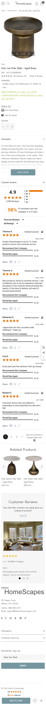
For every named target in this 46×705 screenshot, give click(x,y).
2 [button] (24, 578)
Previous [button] (17, 54)
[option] (23, 549)
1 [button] (20, 578)
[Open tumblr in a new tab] (16, 618)
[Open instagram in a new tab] (10, 618)
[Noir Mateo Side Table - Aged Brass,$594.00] (34, 465)
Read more (23, 172)
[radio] (34, 191)
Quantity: (5, 120)
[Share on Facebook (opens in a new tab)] (10, 262)
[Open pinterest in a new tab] (21, 618)
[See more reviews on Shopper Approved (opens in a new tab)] (19, 262)
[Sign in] (36, 3)
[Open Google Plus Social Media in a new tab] (26, 618)
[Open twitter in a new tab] (6, 618)
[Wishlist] (35, 701)
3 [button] (27, 578)
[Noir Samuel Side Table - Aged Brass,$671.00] (12, 465)
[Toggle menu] (3, 3)
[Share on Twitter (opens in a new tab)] (15, 262)
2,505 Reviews (12, 201)
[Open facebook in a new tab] (2, 618)
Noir (3, 64)
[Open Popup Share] (41, 701)
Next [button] (29, 54)
